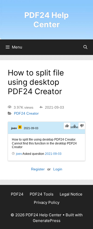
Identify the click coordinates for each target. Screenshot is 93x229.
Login (57, 169)
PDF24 (17, 194)
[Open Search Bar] (85, 47)
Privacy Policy (46, 202)
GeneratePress (46, 220)
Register (38, 169)
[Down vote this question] (81, 125)
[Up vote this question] (67, 125)
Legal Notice (71, 194)
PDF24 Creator (26, 114)
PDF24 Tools (41, 194)
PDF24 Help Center (46, 19)
